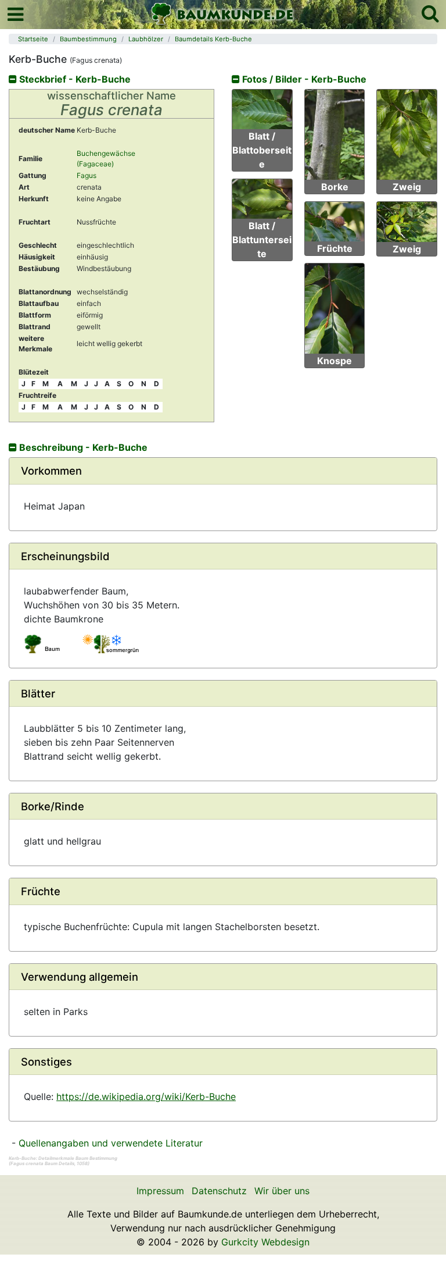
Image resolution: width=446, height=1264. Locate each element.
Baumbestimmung (88, 39)
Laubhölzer (145, 39)
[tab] (223, 471)
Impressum (160, 1191)
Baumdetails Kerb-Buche (213, 39)
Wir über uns (282, 1191)
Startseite (33, 39)
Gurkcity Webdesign (265, 1242)
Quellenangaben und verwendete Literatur (111, 1143)
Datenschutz (219, 1191)
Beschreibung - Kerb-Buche (82, 447)
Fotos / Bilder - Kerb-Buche (303, 79)
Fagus (86, 175)
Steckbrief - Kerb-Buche (74, 79)
